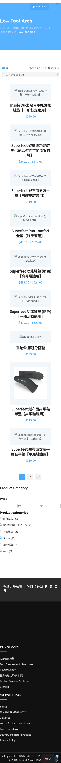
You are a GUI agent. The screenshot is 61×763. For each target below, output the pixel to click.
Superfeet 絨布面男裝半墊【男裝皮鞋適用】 (30, 193)
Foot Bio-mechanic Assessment (17, 664)
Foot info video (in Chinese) (15, 723)
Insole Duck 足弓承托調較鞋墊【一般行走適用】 (30, 107)
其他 (7, 551)
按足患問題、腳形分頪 (17, 525)
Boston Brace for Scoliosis (14, 681)
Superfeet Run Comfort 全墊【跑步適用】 (30, 233)
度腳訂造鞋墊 (7, 658)
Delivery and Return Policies (15, 734)
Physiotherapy (8, 670)
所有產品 (10, 518)
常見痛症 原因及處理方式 (13, 712)
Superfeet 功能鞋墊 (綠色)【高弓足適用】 (30, 273)
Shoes (9, 538)
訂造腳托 (4, 686)
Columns (5, 717)
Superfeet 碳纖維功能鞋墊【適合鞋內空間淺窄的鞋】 (30, 150)
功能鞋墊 (10, 531)
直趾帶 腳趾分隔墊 (30, 347)
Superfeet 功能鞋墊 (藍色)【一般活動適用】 (30, 314)
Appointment (39, 6)
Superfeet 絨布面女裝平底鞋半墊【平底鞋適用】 (30, 451)
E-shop (4, 706)
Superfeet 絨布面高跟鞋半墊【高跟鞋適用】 (30, 411)
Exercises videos (9, 729)
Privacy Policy (7, 740)
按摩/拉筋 (10, 544)
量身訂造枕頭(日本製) (11, 675)
